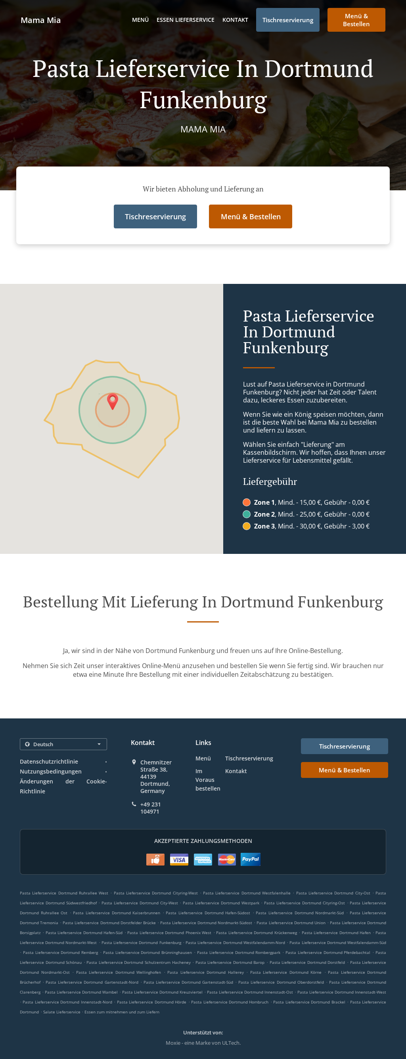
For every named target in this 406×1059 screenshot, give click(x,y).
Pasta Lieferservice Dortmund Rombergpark (238, 952)
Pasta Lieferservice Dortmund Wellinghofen (118, 972)
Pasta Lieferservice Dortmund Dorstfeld (307, 962)
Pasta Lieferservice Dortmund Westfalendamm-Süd (337, 942)
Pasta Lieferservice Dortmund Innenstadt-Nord (67, 1002)
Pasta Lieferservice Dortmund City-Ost (333, 893)
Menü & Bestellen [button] (356, 20)
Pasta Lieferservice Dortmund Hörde (151, 1002)
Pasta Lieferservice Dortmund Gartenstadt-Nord (92, 982)
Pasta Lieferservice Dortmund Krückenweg (256, 932)
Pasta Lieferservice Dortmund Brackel (309, 1002)
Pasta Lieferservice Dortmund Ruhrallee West (64, 893)
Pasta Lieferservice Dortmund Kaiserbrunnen (116, 912)
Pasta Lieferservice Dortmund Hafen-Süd (84, 932)
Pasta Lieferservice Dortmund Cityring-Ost (304, 903)
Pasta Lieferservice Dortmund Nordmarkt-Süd (300, 912)
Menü (140, 19)
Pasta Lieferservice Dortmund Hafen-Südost (208, 912)
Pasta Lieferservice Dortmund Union (291, 922)
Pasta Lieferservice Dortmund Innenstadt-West (341, 992)
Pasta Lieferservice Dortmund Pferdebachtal (327, 952)
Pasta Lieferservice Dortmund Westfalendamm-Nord (235, 942)
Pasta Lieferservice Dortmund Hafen (336, 932)
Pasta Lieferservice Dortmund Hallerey (205, 972)
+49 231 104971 (150, 808)
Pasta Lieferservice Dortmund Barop (230, 962)
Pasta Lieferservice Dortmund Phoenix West (169, 932)
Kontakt (235, 19)
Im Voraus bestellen (207, 779)
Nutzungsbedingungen (51, 771)
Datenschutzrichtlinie (49, 761)
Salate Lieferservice (62, 1012)
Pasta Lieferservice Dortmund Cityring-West (156, 893)
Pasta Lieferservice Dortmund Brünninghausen (147, 952)
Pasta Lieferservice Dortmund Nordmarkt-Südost (206, 922)
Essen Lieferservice (185, 19)
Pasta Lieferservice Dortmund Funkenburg (141, 942)
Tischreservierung (249, 758)
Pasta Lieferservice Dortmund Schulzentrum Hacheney (138, 962)
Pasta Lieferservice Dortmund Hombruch (229, 1002)
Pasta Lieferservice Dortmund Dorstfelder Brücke (109, 922)
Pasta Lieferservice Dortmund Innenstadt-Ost (250, 992)
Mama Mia (41, 20)
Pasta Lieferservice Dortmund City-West (140, 903)
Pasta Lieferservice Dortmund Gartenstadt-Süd (188, 982)
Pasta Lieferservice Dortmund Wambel (81, 992)
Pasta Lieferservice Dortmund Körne (286, 972)
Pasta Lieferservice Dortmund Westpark (221, 903)
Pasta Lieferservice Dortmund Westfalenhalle (247, 893)
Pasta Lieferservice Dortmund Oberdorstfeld (281, 982)
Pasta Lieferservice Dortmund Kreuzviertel (162, 992)
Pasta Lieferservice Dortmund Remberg (60, 952)
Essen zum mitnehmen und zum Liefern (121, 1012)
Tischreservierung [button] (287, 20)
